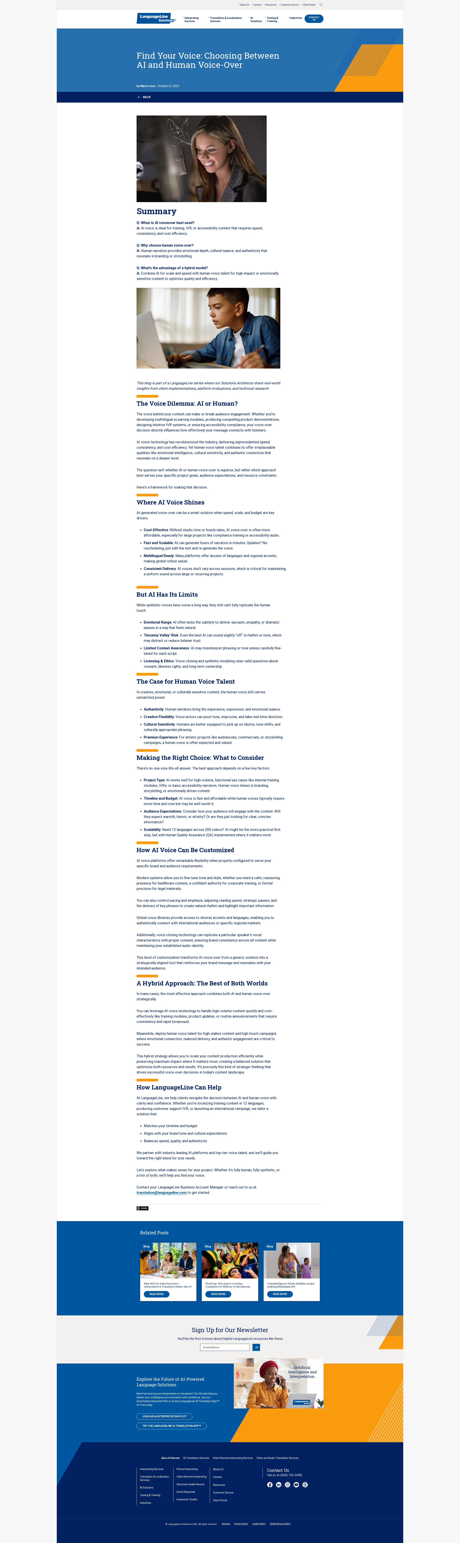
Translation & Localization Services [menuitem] (226, 19)
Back (147, 97)
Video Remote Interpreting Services (233, 1458)
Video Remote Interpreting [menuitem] (192, 1476)
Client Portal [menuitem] (309, 5)
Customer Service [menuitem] (290, 5)
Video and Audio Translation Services (278, 1458)
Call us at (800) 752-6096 (284, 1475)
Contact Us (314, 18)
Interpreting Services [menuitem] (192, 19)
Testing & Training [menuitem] (272, 19)
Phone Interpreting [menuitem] (187, 1469)
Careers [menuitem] (257, 5)
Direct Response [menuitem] (186, 1491)
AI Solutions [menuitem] (256, 19)
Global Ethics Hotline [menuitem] (280, 1524)
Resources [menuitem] (271, 5)
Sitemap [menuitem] (226, 1524)
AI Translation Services (196, 1458)
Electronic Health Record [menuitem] (190, 1484)
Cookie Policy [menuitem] (259, 1524)
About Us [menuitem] (244, 5)
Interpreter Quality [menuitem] (187, 1499)
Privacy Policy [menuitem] (241, 1524)
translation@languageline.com (162, 1192)
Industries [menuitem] (296, 17)
